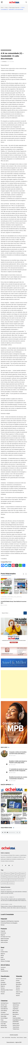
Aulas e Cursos (19, 991)
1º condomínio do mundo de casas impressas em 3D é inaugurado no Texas (18, 771)
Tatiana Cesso (16, 1029)
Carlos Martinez (4, 1008)
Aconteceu (3, 967)
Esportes (3, 959)
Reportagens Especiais (14, 7)
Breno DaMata (4, 1006)
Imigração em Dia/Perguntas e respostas (10, 921)
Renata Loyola (16, 1023)
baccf (2, 873)
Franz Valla (3, 1023)
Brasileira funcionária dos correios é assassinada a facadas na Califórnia (18, 778)
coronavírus (11, 883)
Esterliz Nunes (4, 1021)
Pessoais (3, 991)
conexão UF (22, 876)
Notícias (2, 924)
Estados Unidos (5, 904)
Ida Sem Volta (4, 1027)
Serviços (3, 988)
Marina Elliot (15, 1012)
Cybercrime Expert (5, 1014)
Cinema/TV (11, 897)
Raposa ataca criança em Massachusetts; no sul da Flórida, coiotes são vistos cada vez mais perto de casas (13, 908)
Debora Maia (3, 1016)
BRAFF (13, 873)
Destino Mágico (4, 1018)
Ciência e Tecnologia (5, 961)
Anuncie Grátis (7, 1037)
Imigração (3, 889)
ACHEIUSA (4, 61)
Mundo (2, 955)
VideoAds (19, 976)
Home (2, 7)
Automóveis (3, 978)
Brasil (2, 957)
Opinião (14, 1016)
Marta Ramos (16, 1014)
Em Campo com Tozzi (5, 936)
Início (3, 1037)
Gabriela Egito (4, 1025)
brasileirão (3, 876)
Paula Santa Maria (17, 1018)
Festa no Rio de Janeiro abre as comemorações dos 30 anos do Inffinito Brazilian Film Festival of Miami (13, 900)
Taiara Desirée (16, 1027)
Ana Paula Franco (4, 1003)
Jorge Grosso (16, 1006)
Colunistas (4, 1001)
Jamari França (16, 1004)
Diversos (18, 989)
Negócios (19, 596)
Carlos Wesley (4, 1010)
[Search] (26, 2)
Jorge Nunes (10, 596)
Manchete (8, 889)
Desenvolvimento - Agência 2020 (14, 1042)
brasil (18, 873)
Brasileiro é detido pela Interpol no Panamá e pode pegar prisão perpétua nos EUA (18, 763)
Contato (25, 1037)
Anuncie (2, 993)
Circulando (3, 1012)
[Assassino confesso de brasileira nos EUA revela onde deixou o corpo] (4, 753)
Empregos (3, 982)
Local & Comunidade (7, 914)
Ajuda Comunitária (5, 938)
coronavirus (4, 883)
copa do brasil (4, 880)
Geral (6, 7)
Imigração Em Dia (16, 1003)
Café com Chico (4, 942)
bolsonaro (8, 873)
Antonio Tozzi (4, 1004)
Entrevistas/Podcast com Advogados (9, 923)
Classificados (5, 976)
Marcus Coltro (16, 1010)
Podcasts (4, 929)
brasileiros (23, 873)
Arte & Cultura (4, 897)
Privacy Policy (13, 1037)
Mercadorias (3, 984)
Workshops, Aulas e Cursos (7, 989)
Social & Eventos (4, 971)
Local (15, 596)
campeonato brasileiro (13, 876)
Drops (2, 1019)
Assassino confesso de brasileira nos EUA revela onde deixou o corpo (17, 753)
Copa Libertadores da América (16, 880)
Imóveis (2, 980)
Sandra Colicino (16, 1025)
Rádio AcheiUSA (4, 940)
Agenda (2, 969)
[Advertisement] (14, 27)
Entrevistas (3, 933)
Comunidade (4, 596)
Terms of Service (20, 1037)
